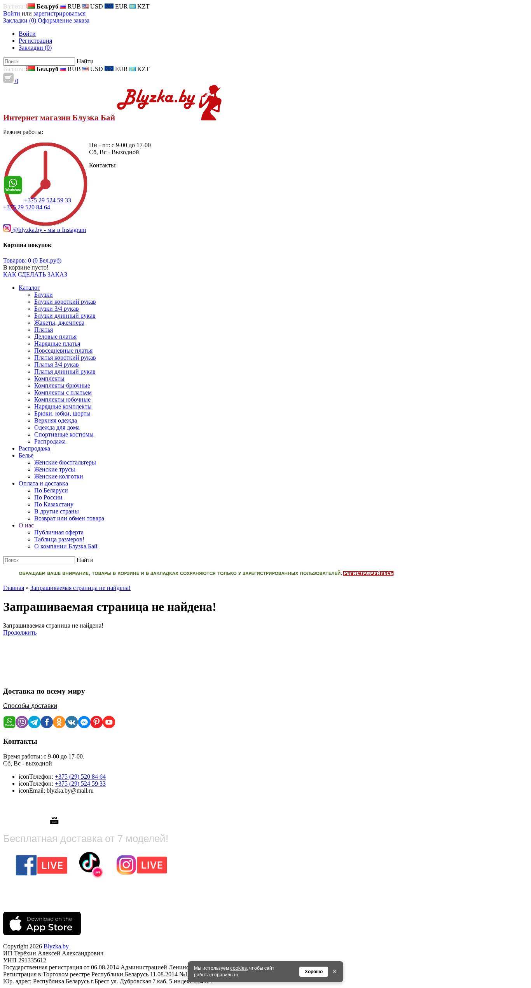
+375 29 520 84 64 (26, 207)
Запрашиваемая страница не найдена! (80, 587)
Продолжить (20, 632)
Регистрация (35, 40)
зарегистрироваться (59, 13)
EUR (121, 6)
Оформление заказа (63, 20)
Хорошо (314, 971)
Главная (13, 587)
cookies (238, 968)
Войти (11, 13)
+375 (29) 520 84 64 (80, 776)
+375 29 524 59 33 (47, 200)
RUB (73, 6)
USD (96, 6)
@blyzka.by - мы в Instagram (48, 229)
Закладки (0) (19, 20)
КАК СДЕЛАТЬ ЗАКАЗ (35, 274)
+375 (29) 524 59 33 (80, 783)
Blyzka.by (56, 946)
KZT (143, 6)
